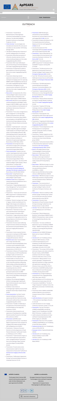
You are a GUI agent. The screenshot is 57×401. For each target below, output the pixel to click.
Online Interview (10, 44)
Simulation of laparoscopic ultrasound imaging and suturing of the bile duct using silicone (15, 168)
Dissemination (46, 17)
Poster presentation (11, 151)
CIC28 (42, 38)
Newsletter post (10, 239)
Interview (34, 207)
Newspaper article (36, 330)
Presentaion (35, 183)
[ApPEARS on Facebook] (21, 390)
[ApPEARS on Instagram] (25, 390)
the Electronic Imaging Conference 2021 (15, 352)
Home (40, 17)
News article (9, 93)
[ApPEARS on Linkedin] (31, 390)
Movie (33, 149)
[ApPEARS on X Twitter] (28, 390)
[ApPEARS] (20, 6)
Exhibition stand (10, 179)
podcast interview (48, 49)
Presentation (9, 143)
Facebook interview (36, 326)
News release (35, 155)
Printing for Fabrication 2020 (39, 74)
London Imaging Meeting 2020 (45, 102)
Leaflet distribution (37, 298)
